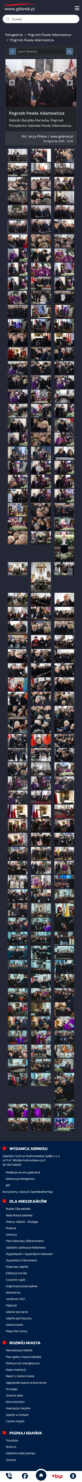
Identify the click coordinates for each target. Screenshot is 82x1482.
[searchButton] (69, 51)
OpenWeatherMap (41, 1192)
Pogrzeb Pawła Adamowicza (49, 34)
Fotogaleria (14, 34)
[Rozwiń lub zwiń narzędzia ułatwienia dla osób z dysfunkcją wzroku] (73, 1476)
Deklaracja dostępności (20, 1179)
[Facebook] (25, 1476)
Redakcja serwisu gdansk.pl (23, 1172)
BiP (8, 1185)
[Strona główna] (9, 1476)
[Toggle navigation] (77, 8)
